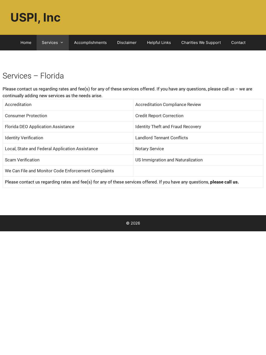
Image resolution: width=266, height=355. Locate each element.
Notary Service (149, 148)
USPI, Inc (35, 17)
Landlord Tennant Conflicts (161, 137)
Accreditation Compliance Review (168, 104)
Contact (238, 42)
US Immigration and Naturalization (169, 159)
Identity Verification (24, 137)
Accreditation (18, 104)
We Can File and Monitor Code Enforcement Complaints (59, 170)
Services (50, 42)
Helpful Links (159, 42)
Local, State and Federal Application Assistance (51, 148)
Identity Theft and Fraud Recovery (168, 126)
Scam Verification (22, 159)
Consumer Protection (26, 115)
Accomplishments (90, 42)
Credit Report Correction (159, 115)
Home (26, 42)
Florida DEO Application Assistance (39, 126)
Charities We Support (201, 42)
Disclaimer (127, 42)
